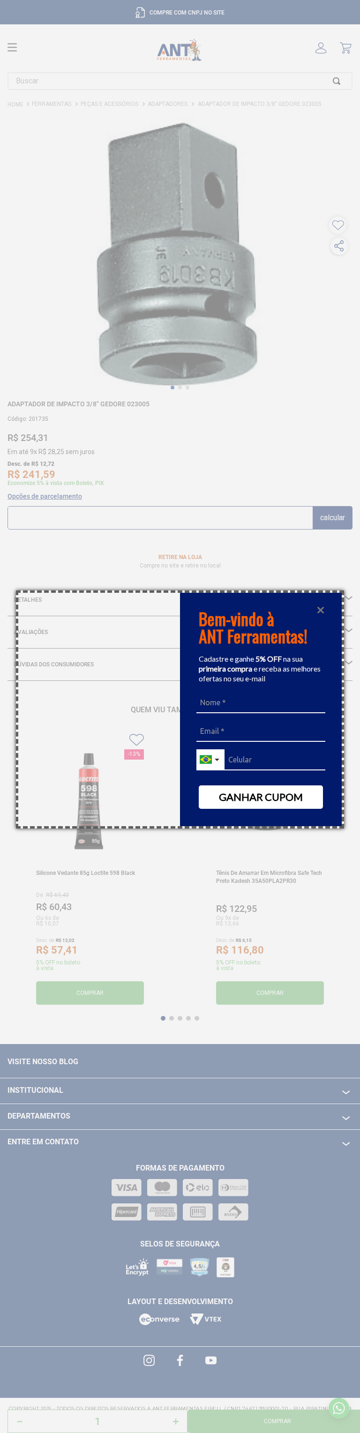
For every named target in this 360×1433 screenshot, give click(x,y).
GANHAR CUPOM (261, 797)
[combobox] (210, 759)
